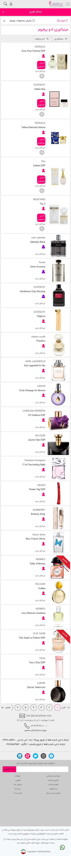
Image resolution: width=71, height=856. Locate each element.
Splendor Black (37, 242)
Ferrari (42, 262)
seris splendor (38, 237)
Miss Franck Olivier (35, 538)
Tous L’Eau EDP (37, 662)
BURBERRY (39, 510)
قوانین (18, 780)
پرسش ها (18, 784)
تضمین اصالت (53, 780)
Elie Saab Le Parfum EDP (32, 637)
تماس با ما (18, 793)
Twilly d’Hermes (37, 563)
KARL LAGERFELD (35, 361)
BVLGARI (40, 435)
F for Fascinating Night (34, 464)
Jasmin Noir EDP (36, 440)
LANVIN (41, 386)
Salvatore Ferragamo (34, 460)
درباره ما (18, 788)
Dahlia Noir (39, 89)
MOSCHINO (39, 199)
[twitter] (35, 756)
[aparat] (27, 756)
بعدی (7, 707)
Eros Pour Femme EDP (33, 51)
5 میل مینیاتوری (41, 65)
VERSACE (39, 46)
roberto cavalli (38, 336)
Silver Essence (37, 266)
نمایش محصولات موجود (20, 21)
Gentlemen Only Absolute (32, 291)
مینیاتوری (59, 39)
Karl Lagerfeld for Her (34, 365)
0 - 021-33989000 (38, 726)
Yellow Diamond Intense (33, 127)
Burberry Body (38, 514)
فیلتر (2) (61, 21)
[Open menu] (67, 4)
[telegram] (51, 756)
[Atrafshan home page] (56, 4)
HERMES (40, 559)
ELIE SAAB (39, 633)
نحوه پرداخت (53, 784)
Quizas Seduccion (36, 687)
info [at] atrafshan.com (38, 716)
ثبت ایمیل (9, 769)
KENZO (41, 485)
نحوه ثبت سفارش (53, 776)
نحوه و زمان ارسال (53, 793)
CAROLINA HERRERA (34, 411)
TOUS (42, 658)
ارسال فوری (35, 11)
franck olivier (39, 534)
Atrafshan (46, 852)
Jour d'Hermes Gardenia (33, 613)
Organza (41, 316)
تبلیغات (18, 776)
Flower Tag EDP (37, 489)
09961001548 (8, 740)
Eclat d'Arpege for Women (32, 390)
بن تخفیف (53, 788)
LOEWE (41, 683)
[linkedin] (19, 756)
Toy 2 (42, 203)
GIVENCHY (39, 84)
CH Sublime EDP (36, 415)
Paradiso (41, 340)
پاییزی (65, 560)
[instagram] (43, 756)
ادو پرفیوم (40, 39)
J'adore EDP (39, 165)
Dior (43, 161)
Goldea (41, 588)
